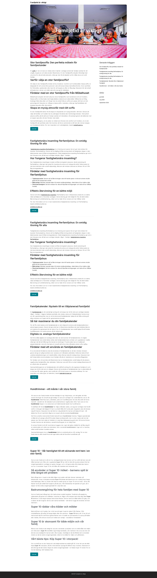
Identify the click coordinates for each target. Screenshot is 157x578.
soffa (33, 71)
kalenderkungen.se (65, 373)
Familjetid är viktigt (38, 2)
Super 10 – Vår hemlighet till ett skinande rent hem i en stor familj (60, 452)
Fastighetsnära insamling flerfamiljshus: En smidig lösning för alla (58, 142)
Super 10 (72, 513)
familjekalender (37, 312)
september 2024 (104, 102)
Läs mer (34, 128)
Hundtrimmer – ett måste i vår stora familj (53, 389)
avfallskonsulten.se (36, 207)
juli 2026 (101, 97)
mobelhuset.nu (78, 125)
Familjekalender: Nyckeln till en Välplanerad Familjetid (60, 306)
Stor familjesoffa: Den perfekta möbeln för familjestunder (53, 64)
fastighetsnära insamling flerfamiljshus (42, 149)
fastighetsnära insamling (48, 195)
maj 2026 (102, 99)
